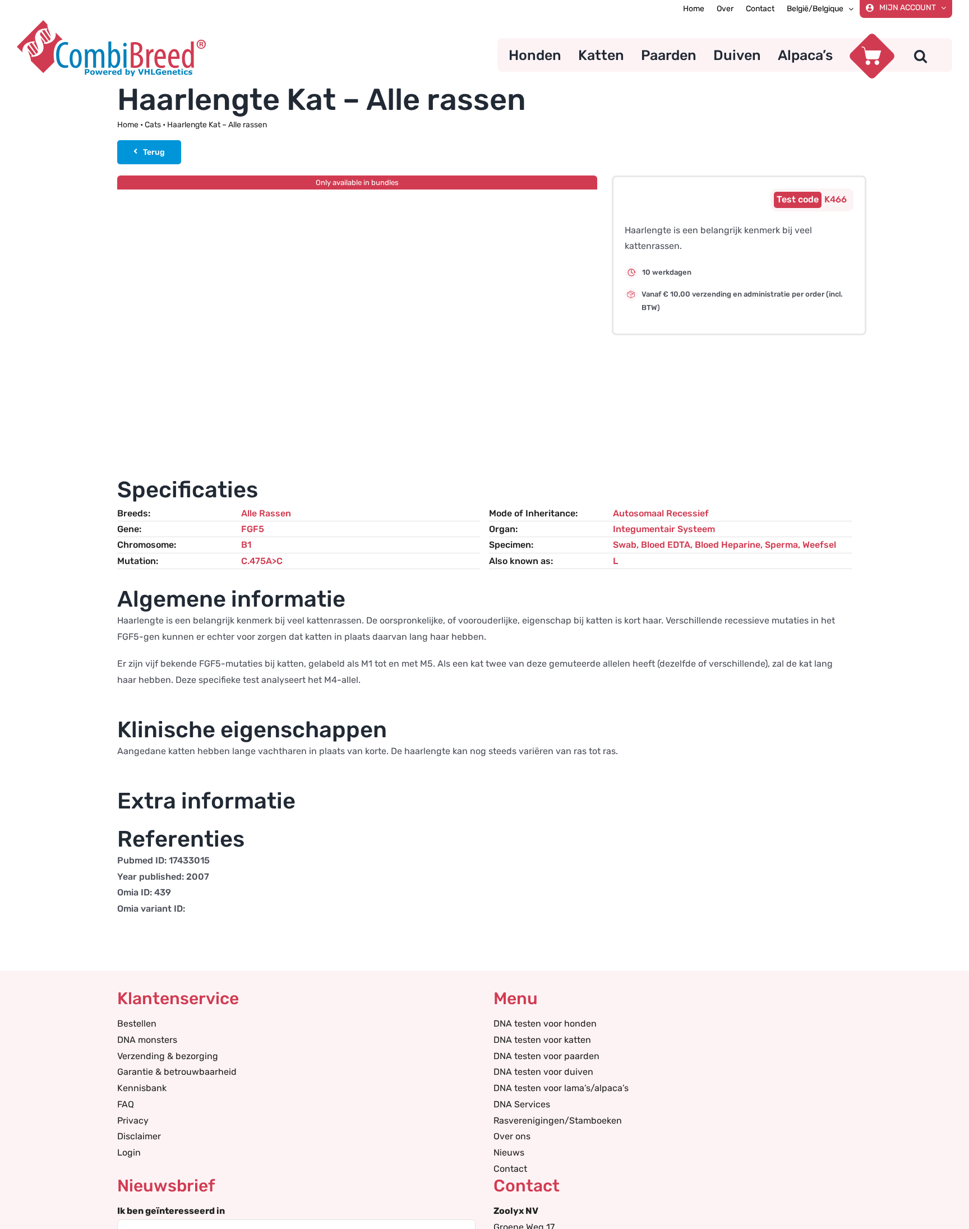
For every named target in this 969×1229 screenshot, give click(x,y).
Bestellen (136, 1023)
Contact (510, 1168)
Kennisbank (142, 1088)
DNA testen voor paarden (546, 1056)
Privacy (133, 1120)
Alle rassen (266, 513)
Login (129, 1152)
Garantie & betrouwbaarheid (177, 1071)
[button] (920, 55)
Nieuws (508, 1152)
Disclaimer (139, 1136)
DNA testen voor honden (545, 1023)
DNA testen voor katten (542, 1039)
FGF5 (252, 529)
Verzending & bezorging (167, 1056)
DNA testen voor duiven (543, 1071)
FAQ (125, 1104)
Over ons (511, 1136)
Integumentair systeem (664, 529)
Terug (154, 152)
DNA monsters (147, 1039)
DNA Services (521, 1104)
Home (128, 125)
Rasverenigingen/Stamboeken (557, 1120)
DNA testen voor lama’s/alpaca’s (561, 1088)
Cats (153, 125)
